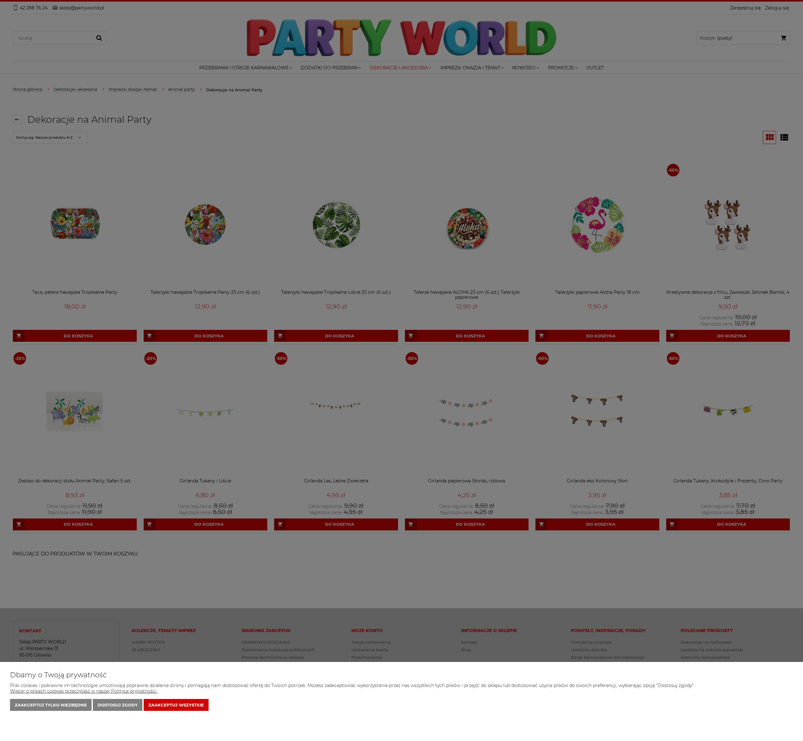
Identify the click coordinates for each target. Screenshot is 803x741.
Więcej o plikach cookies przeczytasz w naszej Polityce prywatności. (83, 691)
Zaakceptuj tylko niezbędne (51, 704)
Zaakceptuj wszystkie (176, 704)
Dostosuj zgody (118, 704)
